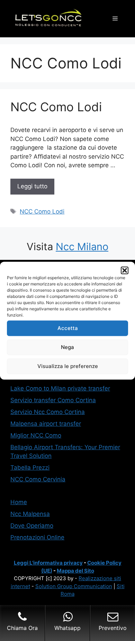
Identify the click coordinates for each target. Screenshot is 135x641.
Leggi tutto (32, 186)
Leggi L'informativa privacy (48, 562)
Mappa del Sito (75, 570)
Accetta (67, 328)
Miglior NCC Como (35, 435)
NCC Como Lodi (56, 107)
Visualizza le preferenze (67, 366)
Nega (67, 347)
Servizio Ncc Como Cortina (47, 411)
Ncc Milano (82, 247)
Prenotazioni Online (37, 537)
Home (18, 502)
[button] (124, 270)
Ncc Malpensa (30, 513)
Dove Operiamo (31, 525)
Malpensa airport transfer (45, 423)
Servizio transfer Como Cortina (53, 400)
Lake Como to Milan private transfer (60, 388)
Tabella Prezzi (30, 467)
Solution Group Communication (73, 586)
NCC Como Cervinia (37, 479)
